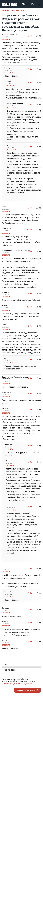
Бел (23, 4)
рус (32, 4)
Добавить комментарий (27, 690)
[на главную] (9, 4)
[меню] (39, 4)
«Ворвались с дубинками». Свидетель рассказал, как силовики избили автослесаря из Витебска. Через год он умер (21, 22)
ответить (6, 39)
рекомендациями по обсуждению (18, 683)
